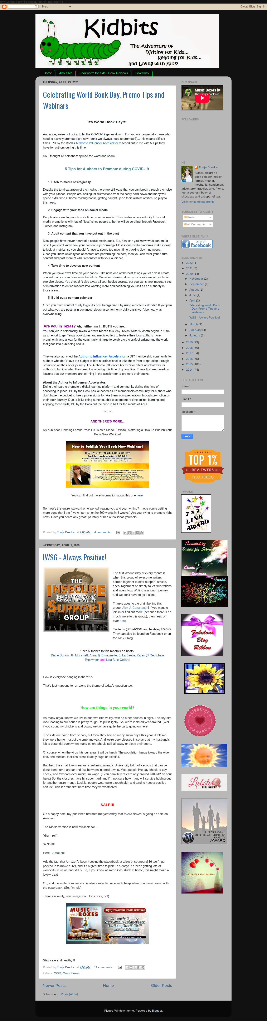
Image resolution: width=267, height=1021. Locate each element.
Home (48, 73)
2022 (190, 262)
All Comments (195, 224)
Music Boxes (71, 973)
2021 (190, 268)
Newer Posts (54, 985)
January (195, 335)
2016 (190, 358)
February (195, 329)
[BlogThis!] (129, 533)
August (194, 289)
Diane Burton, (60, 655)
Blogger (157, 1010)
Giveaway (142, 73)
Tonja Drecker (208, 167)
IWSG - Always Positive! (74, 556)
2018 (190, 347)
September (197, 284)
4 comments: (103, 532)
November (196, 278)
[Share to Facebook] (137, 533)
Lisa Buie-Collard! (118, 659)
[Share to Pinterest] (141, 533)
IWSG (57, 973)
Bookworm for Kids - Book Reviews (103, 73)
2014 (190, 369)
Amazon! (58, 853)
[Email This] (125, 533)
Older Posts (161, 985)
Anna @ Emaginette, (103, 655)
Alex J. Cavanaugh (135, 607)
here (123, 620)
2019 (190, 342)
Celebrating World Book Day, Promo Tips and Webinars (204, 309)
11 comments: (104, 967)
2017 (190, 353)
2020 (190, 273)
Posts (190, 217)
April (192, 300)
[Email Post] (118, 532)
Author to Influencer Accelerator (97, 143)
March (194, 324)
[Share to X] (133, 533)
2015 (190, 364)
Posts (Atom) (69, 994)
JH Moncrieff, (79, 655)
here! (140, 495)
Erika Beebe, (127, 655)
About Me (65, 73)
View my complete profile (197, 201)
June (193, 295)
